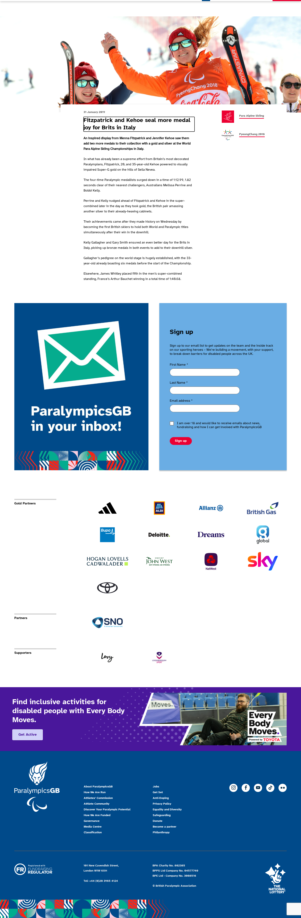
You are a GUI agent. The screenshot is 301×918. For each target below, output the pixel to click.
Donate (287, 8)
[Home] (35, 8)
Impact (262, 8)
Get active (27, 735)
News (206, 8)
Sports (223, 8)
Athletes (242, 8)
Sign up (181, 441)
